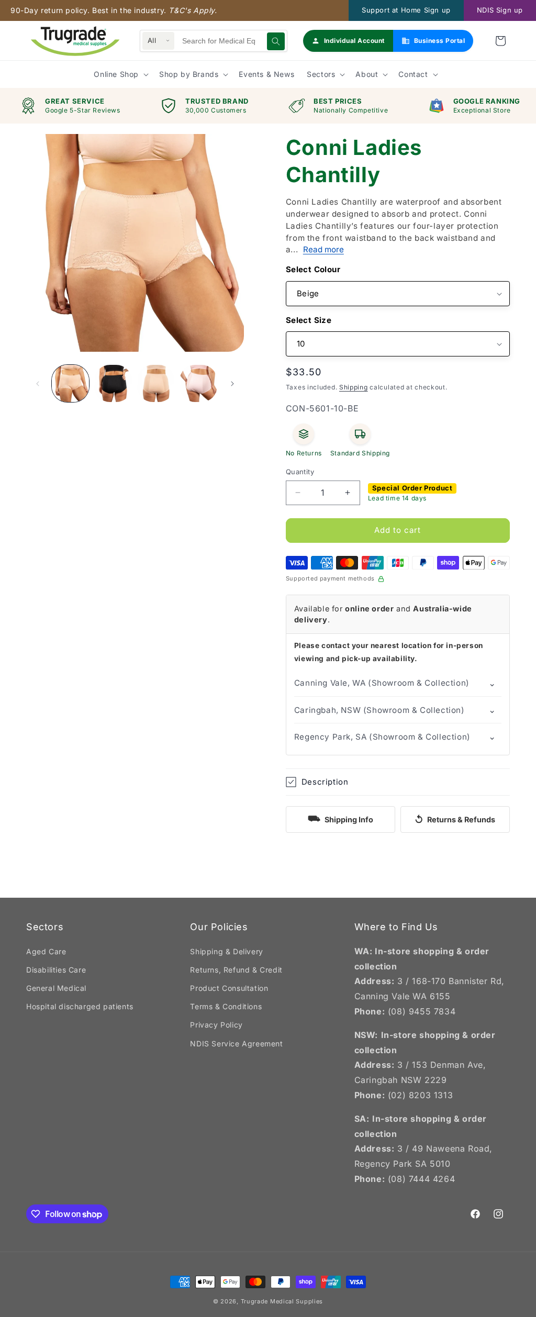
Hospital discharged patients (79, 1006)
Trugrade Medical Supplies (282, 1301)
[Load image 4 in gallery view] (155, 383)
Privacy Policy (216, 1024)
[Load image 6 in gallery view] (198, 383)
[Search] (276, 41)
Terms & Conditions (226, 1006)
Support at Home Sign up (406, 10)
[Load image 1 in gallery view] (70, 383)
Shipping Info (340, 818)
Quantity (300, 471)
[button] (500, 40)
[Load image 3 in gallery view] (112, 383)
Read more (323, 249)
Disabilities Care (56, 969)
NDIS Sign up (500, 10)
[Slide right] (232, 383)
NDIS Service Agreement (236, 1043)
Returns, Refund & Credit (236, 969)
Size (323, 320)
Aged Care (46, 951)
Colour (327, 269)
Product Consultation (229, 988)
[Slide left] (37, 383)
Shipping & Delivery (226, 951)
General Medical (56, 988)
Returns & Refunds (455, 819)
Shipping (353, 387)
